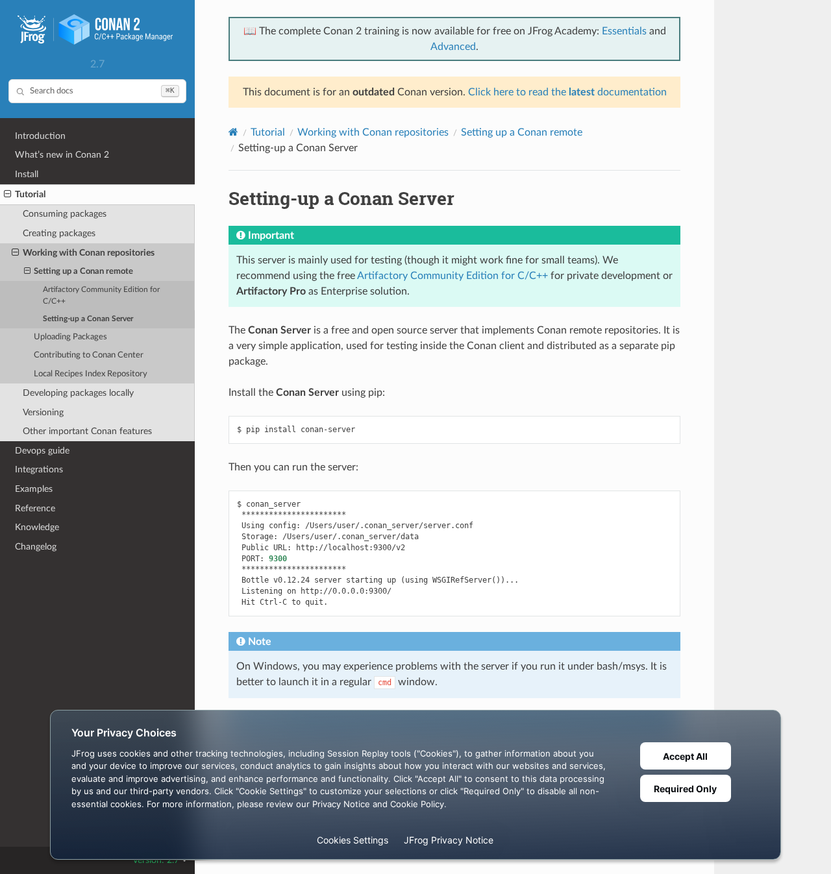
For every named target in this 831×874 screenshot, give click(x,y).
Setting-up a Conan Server (88, 318)
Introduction (40, 136)
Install (26, 174)
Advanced (453, 47)
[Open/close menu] (7, 194)
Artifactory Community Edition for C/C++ (101, 295)
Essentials (624, 31)
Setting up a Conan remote (83, 271)
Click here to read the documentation (567, 92)
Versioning (43, 412)
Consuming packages (64, 214)
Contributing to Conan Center (88, 355)
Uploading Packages (70, 337)
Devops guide (42, 450)
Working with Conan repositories (89, 253)
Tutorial (30, 194)
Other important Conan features (87, 431)
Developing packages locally (78, 393)
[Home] (233, 132)
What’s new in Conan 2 (62, 155)
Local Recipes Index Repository (90, 374)
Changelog (35, 547)
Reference (35, 508)
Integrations (39, 469)
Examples (34, 489)
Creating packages (59, 233)
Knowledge (37, 527)
